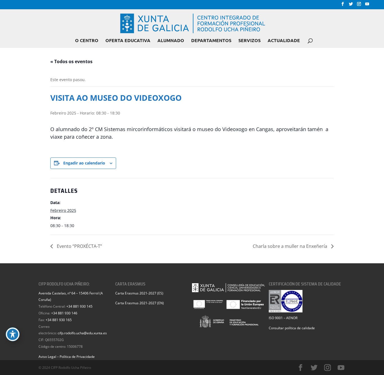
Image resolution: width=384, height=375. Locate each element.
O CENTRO (86, 40)
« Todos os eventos (71, 61)
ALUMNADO (170, 40)
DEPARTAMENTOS (211, 40)
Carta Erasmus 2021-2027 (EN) (139, 303)
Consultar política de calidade (292, 328)
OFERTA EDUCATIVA (127, 40)
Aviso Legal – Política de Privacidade (67, 356)
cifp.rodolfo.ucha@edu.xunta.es (82, 333)
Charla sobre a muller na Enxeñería (290, 246)
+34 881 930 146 (64, 313)
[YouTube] (367, 5)
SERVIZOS (249, 40)
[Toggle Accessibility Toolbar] (12, 334)
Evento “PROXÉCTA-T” (79, 246)
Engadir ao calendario (84, 163)
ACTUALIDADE (284, 40)
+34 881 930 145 (79, 306)
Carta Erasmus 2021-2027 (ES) (139, 293)
